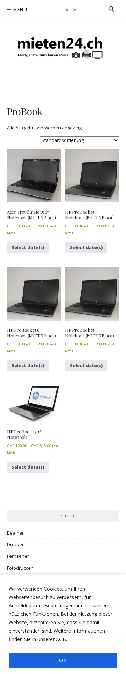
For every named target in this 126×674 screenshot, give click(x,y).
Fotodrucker (20, 568)
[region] (63, 624)
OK (63, 660)
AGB (61, 639)
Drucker (15, 544)
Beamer (15, 533)
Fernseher (18, 556)
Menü (20, 10)
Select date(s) (28, 247)
